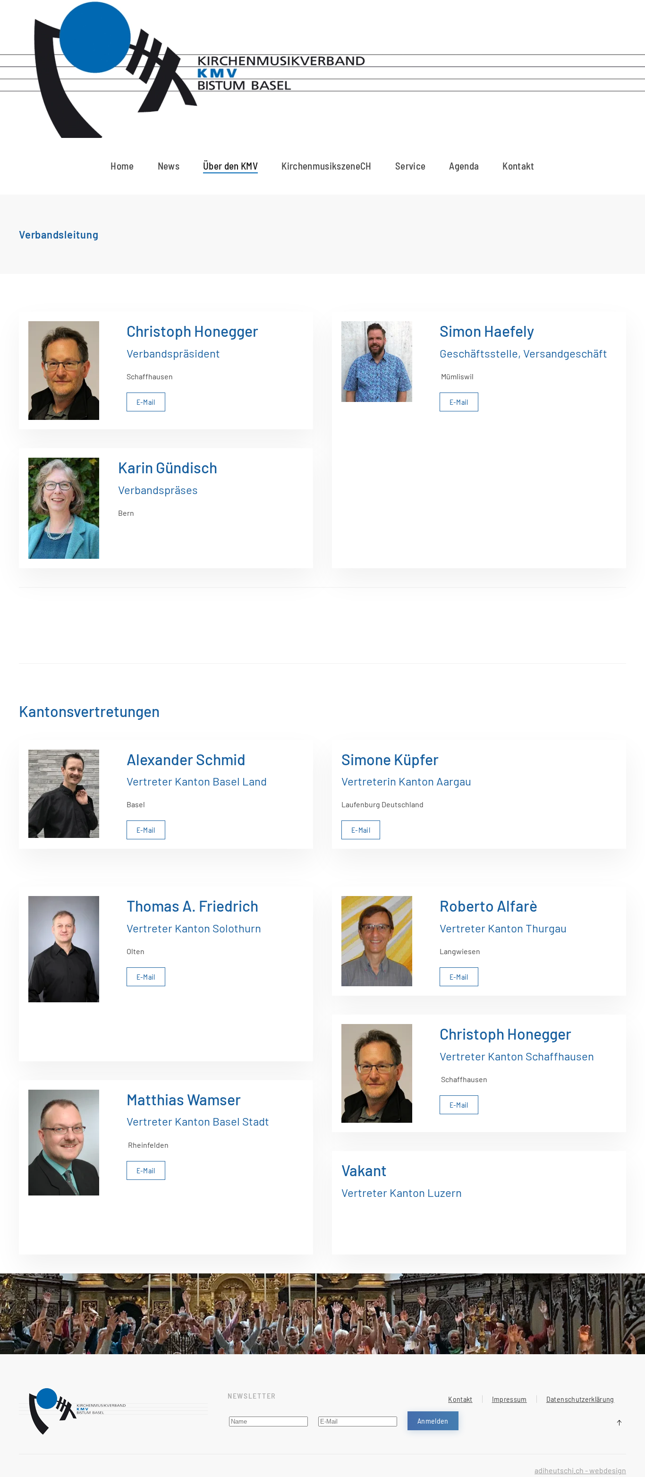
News (168, 165)
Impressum (509, 1398)
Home (122, 165)
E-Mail (145, 401)
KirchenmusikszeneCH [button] (326, 165)
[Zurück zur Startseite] (322, 81)
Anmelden (433, 1420)
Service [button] (410, 165)
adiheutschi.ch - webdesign (580, 1470)
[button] (619, 1423)
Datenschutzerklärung (580, 1398)
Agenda (464, 165)
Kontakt (518, 165)
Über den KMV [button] (230, 165)
